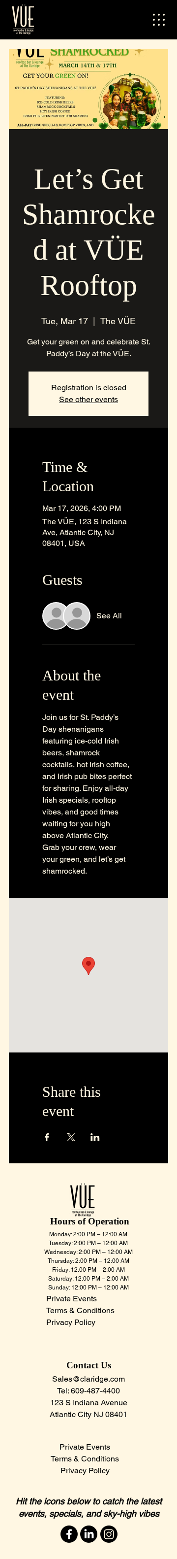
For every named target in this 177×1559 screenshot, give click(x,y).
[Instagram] (109, 1534)
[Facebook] (69, 1534)
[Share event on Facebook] (47, 1137)
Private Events (71, 1298)
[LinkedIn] (88, 1534)
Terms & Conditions (85, 1458)
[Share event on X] (71, 1137)
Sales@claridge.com (88, 1379)
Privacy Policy (85, 1470)
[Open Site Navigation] (158, 19)
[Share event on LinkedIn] (95, 1137)
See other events (88, 399)
